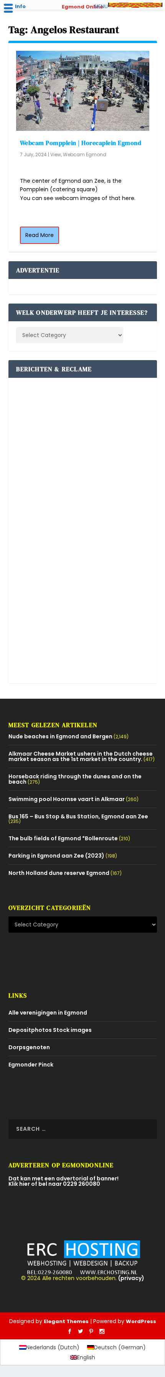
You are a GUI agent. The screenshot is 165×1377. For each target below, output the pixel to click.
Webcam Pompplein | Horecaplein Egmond (81, 143)
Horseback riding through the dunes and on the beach (75, 779)
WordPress (141, 1321)
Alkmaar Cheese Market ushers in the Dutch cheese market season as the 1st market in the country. (80, 756)
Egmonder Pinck (30, 1064)
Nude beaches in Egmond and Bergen (60, 736)
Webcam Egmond (84, 154)
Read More (39, 235)
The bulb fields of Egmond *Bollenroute (63, 838)
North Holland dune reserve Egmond (58, 873)
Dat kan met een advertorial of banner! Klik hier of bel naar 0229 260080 (63, 1181)
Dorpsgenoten (29, 1047)
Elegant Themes (66, 1321)
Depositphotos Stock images (50, 1030)
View (55, 154)
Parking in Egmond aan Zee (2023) (56, 856)
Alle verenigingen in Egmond (47, 1012)
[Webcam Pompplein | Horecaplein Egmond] (82, 91)
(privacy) (131, 1278)
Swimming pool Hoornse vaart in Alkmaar (66, 799)
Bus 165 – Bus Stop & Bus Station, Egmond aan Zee (78, 816)
